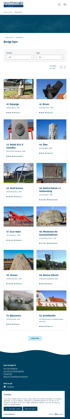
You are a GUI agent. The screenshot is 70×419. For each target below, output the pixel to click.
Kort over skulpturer (11, 368)
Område (9, 53)
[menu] (64, 4)
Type (38, 53)
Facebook (10, 387)
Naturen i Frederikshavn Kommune (16, 377)
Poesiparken (8, 374)
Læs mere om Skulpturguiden (14, 371)
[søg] (59, 4)
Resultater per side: (53, 67)
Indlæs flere (35, 338)
